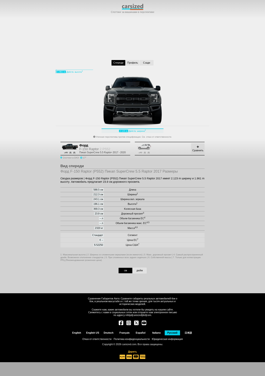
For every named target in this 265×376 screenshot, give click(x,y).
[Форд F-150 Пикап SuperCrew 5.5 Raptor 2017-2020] (173, 148)
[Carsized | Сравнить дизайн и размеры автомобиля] (132, 9)
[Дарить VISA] (129, 357)
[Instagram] (128, 324)
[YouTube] (144, 324)
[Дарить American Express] (142, 357)
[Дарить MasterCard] (136, 357)
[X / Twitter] (136, 324)
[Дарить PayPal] (122, 357)
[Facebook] (121, 324)
